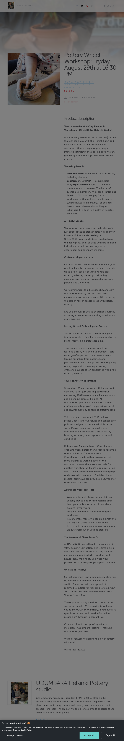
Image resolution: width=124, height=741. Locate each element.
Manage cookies (15, 735)
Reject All (110, 735)
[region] (62, 730)
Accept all (89, 735)
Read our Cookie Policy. (22, 730)
